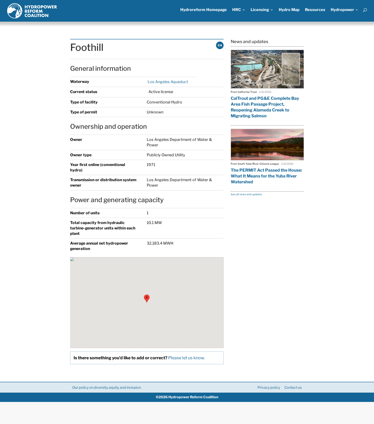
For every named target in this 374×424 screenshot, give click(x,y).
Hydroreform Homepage (203, 10)
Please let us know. (186, 357)
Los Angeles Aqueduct (167, 81)
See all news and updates (246, 194)
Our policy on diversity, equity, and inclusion (106, 387)
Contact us (293, 387)
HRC (236, 10)
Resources (315, 10)
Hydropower (342, 10)
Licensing (260, 10)
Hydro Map (289, 10)
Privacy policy (269, 387)
